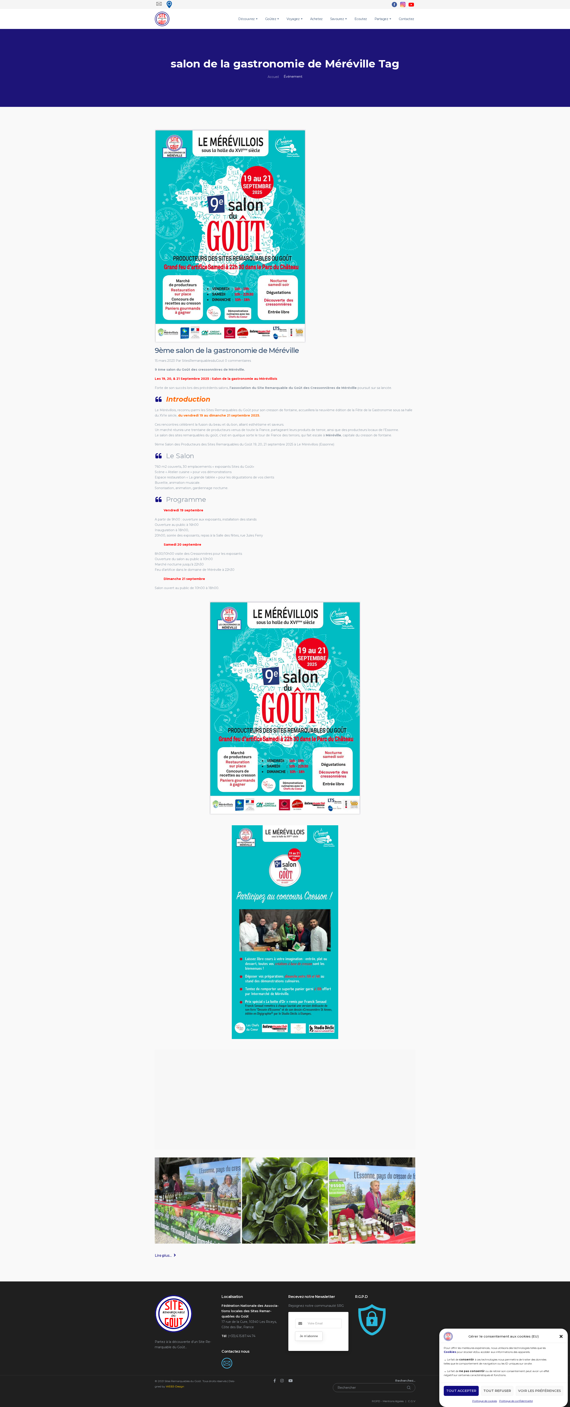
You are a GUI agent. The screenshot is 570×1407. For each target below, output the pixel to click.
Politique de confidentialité (516, 1401)
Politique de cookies (484, 1401)
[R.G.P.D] (372, 1306)
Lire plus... (164, 1255)
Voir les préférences (539, 1391)
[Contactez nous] (227, 1360)
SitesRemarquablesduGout (203, 361)
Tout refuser (497, 1391)
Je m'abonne (309, 1336)
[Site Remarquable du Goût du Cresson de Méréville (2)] (372, 1200)
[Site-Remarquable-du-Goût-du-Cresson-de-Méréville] (285, 1200)
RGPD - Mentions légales (388, 1401)
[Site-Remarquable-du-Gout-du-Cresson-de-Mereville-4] (198, 1200)
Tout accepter (461, 1391)
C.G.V (411, 1401)
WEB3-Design (175, 1386)
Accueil (273, 77)
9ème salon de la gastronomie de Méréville (227, 350)
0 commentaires (238, 361)
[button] (561, 1336)
